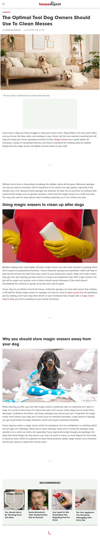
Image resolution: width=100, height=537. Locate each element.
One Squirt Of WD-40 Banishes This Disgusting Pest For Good (61, 516)
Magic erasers (61, 139)
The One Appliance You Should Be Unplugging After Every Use (85, 516)
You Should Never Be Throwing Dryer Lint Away (13, 515)
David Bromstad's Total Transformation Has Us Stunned (38, 515)
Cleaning (6, 12)
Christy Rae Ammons (13, 30)
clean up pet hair (75, 292)
